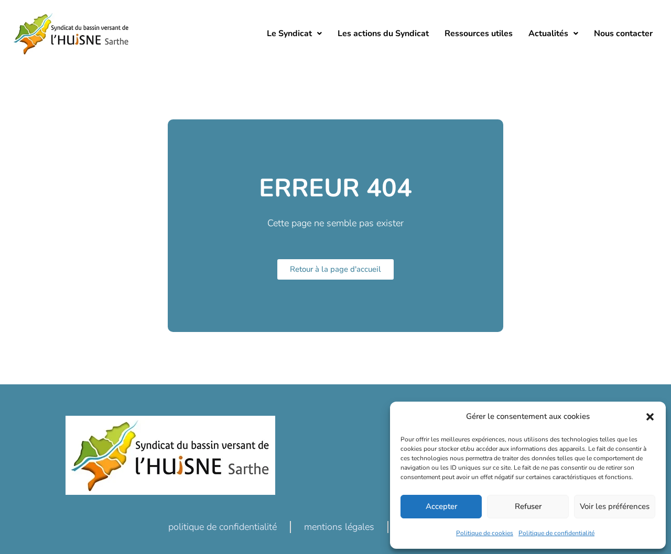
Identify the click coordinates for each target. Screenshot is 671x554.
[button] (650, 417)
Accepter (441, 506)
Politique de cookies (484, 533)
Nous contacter (623, 33)
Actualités (548, 33)
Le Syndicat (289, 33)
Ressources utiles (479, 33)
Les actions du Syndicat (383, 33)
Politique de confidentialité (556, 533)
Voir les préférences (615, 506)
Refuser (528, 506)
